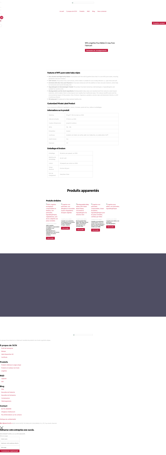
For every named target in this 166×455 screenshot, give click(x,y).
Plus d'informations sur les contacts (11, 415)
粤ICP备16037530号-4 (6, 423)
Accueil (62, 11)
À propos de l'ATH (71, 11)
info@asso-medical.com (8, 412)
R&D (88, 11)
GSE (2, 381)
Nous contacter (102, 11)
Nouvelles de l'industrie (8, 392)
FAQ (2, 389)
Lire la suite (50, 238)
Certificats (4, 357)
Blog (93, 11)
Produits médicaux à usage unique (11, 365)
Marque (3, 351)
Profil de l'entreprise (7, 348)
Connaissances (5, 398)
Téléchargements (6, 401)
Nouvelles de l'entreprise (8, 395)
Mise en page (4, 436)
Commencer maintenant (9, 451)
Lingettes (4, 371)
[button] (0, 21)
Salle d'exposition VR (7, 354)
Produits (82, 11)
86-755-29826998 (6, 409)
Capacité (3, 378)
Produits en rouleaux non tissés (10, 368)
